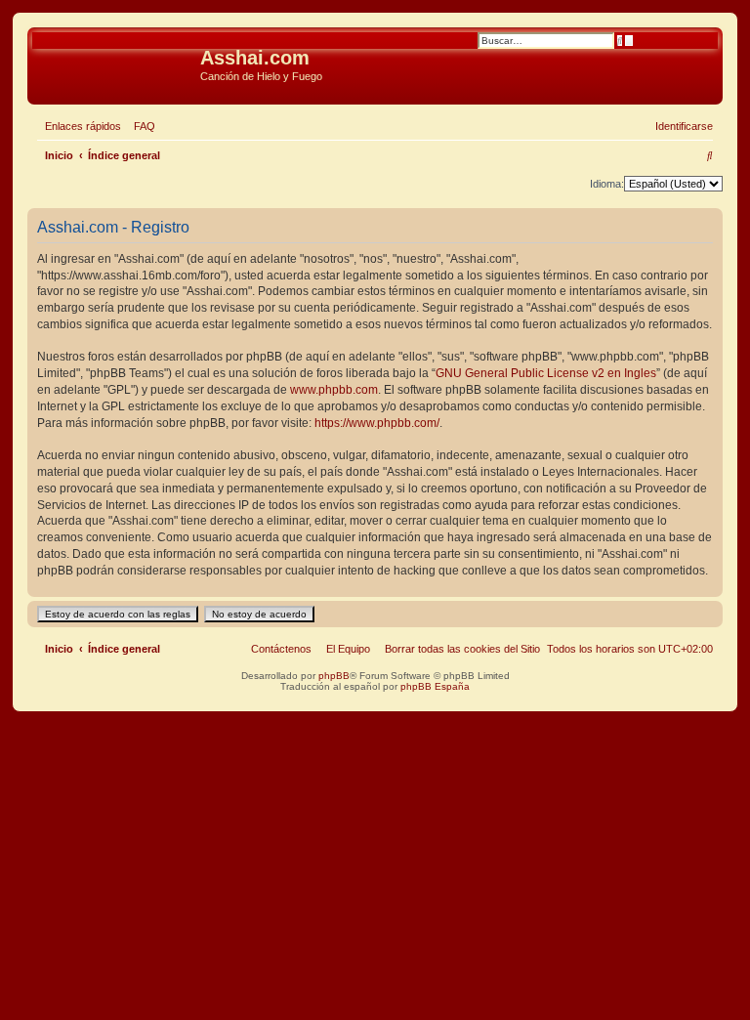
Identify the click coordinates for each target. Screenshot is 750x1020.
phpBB (334, 675)
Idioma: (607, 184)
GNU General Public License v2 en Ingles (546, 373)
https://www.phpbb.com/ (376, 423)
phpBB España (435, 686)
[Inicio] (116, 63)
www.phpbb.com (334, 390)
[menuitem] (140, 126)
